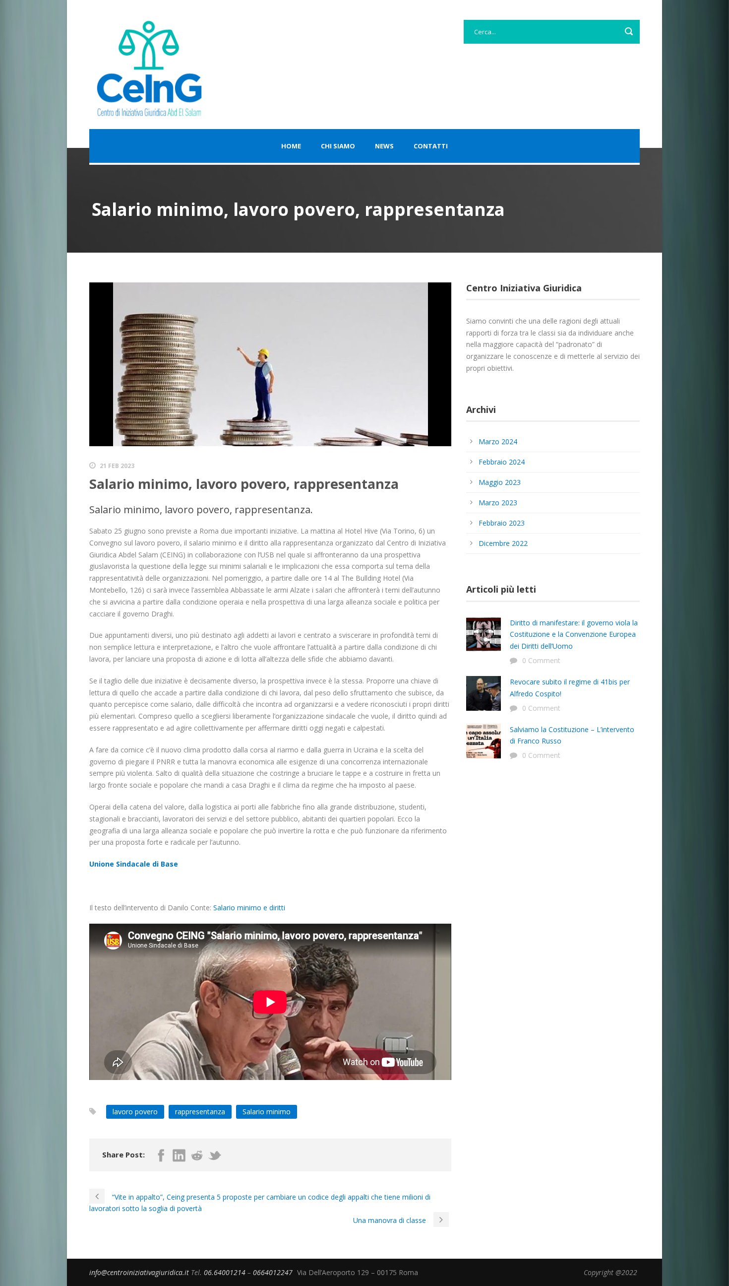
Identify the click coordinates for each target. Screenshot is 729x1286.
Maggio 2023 (500, 482)
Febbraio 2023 (502, 523)
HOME (291, 145)
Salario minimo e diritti (249, 907)
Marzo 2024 (498, 441)
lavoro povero (135, 1111)
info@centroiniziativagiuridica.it (140, 1272)
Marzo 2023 (498, 502)
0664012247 (274, 1272)
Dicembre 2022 (503, 543)
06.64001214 (225, 1272)
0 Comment (541, 660)
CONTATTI (431, 145)
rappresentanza (200, 1111)
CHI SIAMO (338, 145)
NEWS (384, 145)
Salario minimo (267, 1111)
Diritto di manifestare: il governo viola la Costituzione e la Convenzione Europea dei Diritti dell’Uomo (574, 634)
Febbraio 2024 (502, 462)
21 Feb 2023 (117, 466)
